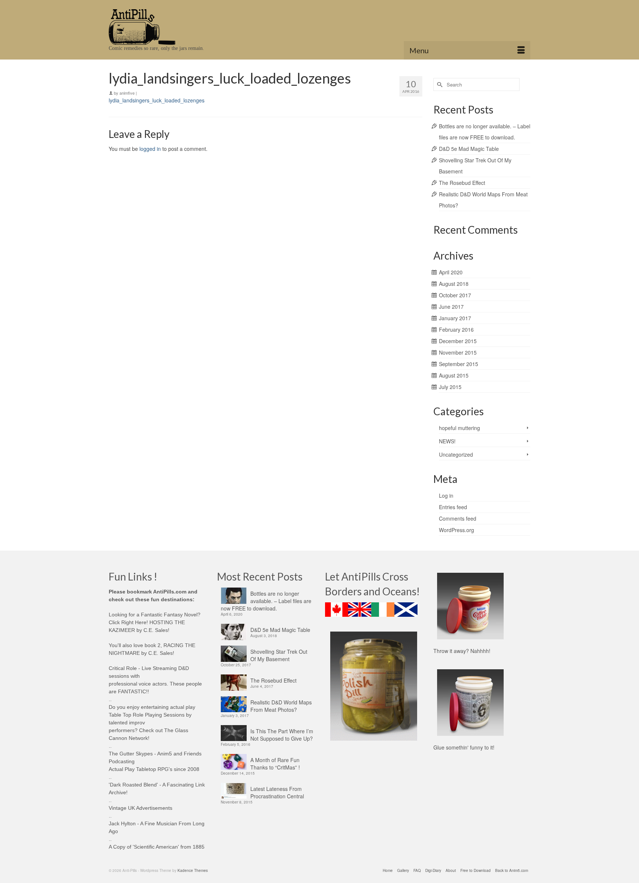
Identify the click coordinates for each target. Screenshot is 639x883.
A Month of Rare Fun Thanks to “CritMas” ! (275, 763)
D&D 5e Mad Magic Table (469, 148)
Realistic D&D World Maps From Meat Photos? (281, 705)
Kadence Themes (193, 870)
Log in (446, 495)
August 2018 (454, 283)
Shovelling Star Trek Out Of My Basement (278, 655)
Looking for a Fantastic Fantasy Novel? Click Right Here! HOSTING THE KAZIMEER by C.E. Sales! (154, 622)
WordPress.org (456, 530)
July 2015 (450, 386)
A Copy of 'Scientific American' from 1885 (156, 847)
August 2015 (454, 375)
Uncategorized (456, 454)
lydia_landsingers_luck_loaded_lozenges (156, 100)
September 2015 (458, 364)
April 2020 (451, 272)
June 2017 (451, 306)
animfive (127, 93)
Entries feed (453, 507)
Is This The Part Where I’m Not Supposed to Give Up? (281, 734)
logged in (150, 148)
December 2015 (458, 341)
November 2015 (458, 352)
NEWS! (447, 441)
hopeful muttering (459, 428)
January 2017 (455, 318)
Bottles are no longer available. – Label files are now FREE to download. (266, 601)
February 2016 (456, 329)
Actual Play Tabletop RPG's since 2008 (154, 769)
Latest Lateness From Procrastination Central (277, 792)
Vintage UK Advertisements (140, 808)
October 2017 (455, 295)
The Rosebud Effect (462, 182)
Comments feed (457, 518)
